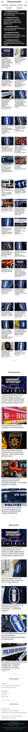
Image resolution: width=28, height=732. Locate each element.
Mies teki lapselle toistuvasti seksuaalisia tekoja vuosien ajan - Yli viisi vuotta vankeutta (21, 60)
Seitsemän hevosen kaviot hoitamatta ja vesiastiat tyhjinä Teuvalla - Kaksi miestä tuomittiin (21, 292)
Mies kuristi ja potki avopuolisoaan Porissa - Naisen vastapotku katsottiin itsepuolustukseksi (20, 128)
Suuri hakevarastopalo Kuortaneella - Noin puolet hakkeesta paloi (7, 209)
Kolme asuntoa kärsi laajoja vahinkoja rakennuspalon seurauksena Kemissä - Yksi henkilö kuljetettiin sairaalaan (21, 149)
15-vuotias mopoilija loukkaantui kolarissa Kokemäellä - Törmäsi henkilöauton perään (20, 190)
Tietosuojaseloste (5, 700)
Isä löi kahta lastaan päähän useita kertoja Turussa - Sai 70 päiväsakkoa (6, 291)
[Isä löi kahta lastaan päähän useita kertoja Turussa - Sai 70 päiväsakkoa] (7, 284)
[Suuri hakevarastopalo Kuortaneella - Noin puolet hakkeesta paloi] (7, 203)
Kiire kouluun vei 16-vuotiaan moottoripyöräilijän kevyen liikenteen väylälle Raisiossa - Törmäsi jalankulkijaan (7, 168)
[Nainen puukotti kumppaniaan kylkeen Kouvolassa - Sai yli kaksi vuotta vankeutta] (7, 307)
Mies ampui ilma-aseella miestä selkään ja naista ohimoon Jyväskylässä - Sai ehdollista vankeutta (7, 83)
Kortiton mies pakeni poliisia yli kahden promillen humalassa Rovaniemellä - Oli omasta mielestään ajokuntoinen (20, 211)
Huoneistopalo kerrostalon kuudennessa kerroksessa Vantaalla (20, 167)
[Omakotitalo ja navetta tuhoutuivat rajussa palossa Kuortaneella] (7, 264)
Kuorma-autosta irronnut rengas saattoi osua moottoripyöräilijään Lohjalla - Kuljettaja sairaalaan (7, 192)
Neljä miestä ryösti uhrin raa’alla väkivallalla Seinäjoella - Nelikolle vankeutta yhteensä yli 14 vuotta (7, 149)
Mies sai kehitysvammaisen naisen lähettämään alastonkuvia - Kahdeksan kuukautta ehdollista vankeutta (7, 230)
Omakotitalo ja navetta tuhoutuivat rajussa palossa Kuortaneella (7, 270)
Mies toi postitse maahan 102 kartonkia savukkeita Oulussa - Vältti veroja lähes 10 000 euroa (7, 254)
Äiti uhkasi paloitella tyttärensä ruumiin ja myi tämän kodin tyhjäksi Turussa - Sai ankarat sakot (20, 314)
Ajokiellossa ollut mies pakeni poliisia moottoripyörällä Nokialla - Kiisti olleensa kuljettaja (7, 354)
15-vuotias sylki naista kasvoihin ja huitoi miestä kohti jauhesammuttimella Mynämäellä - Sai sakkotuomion (20, 83)
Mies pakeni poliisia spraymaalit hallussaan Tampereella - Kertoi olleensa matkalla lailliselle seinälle (21, 332)
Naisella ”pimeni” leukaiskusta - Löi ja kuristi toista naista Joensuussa (20, 353)
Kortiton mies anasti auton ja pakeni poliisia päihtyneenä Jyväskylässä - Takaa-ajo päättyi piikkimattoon (21, 230)
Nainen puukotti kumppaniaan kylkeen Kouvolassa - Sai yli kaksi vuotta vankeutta (7, 313)
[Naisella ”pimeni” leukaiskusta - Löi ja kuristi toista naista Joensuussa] (21, 346)
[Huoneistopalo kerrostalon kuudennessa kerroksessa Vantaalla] (21, 160)
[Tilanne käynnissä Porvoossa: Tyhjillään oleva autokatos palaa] (14, 415)
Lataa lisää (13, 360)
